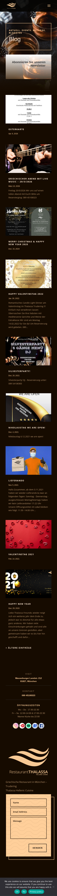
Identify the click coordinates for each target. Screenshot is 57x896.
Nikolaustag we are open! (26, 427)
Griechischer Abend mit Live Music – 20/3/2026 (28, 180)
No (24, 891)
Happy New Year (19, 603)
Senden (38, 848)
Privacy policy (36, 891)
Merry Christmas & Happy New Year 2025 (26, 243)
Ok (17, 891)
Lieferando (16, 480)
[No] (53, 886)
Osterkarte (16, 129)
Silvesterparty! (19, 371)
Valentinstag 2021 (21, 554)
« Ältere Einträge (19, 648)
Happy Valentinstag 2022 (25, 293)
